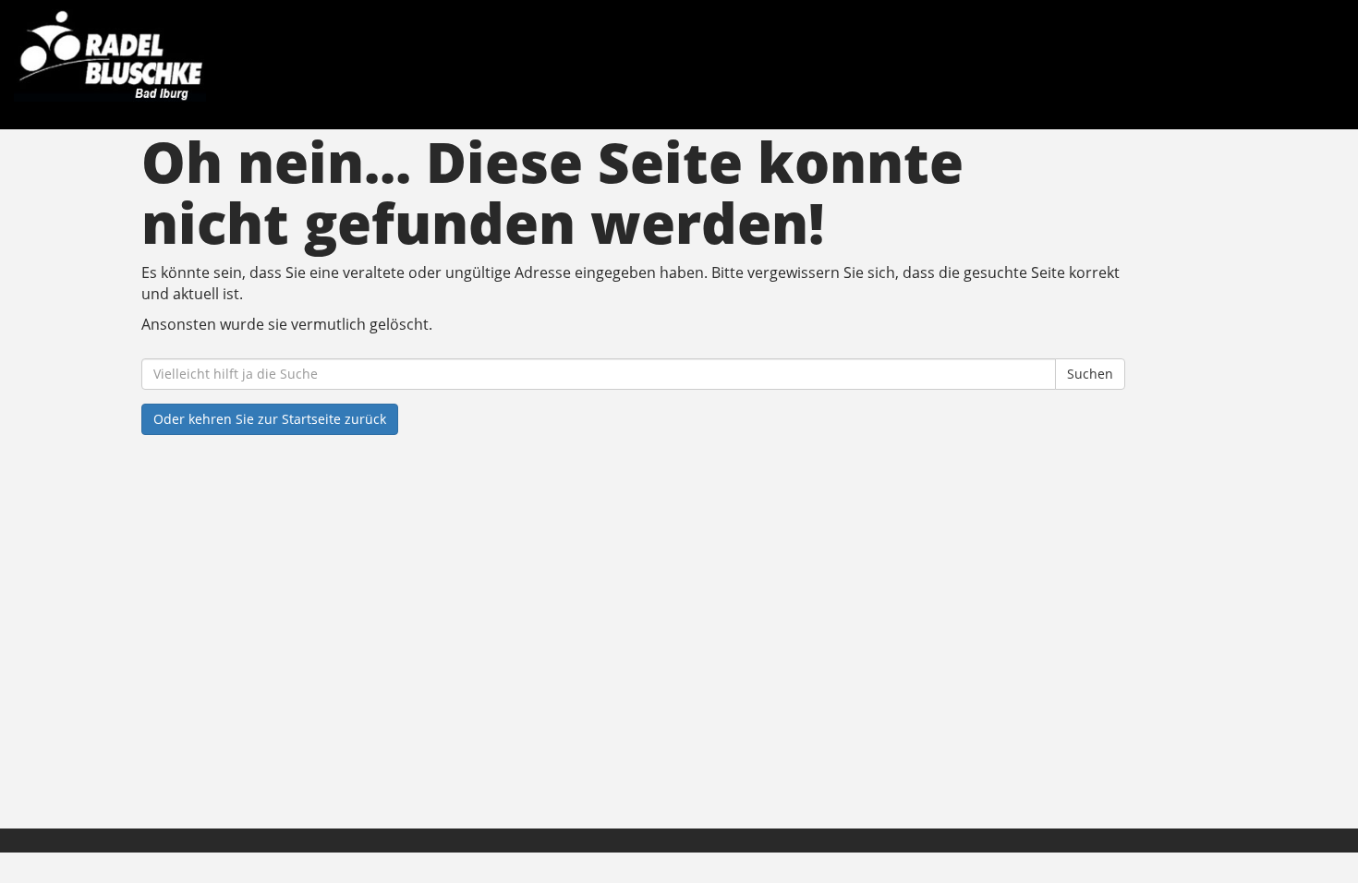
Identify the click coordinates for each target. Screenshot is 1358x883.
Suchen (1090, 373)
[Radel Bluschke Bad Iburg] (290, 55)
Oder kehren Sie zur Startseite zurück (269, 419)
